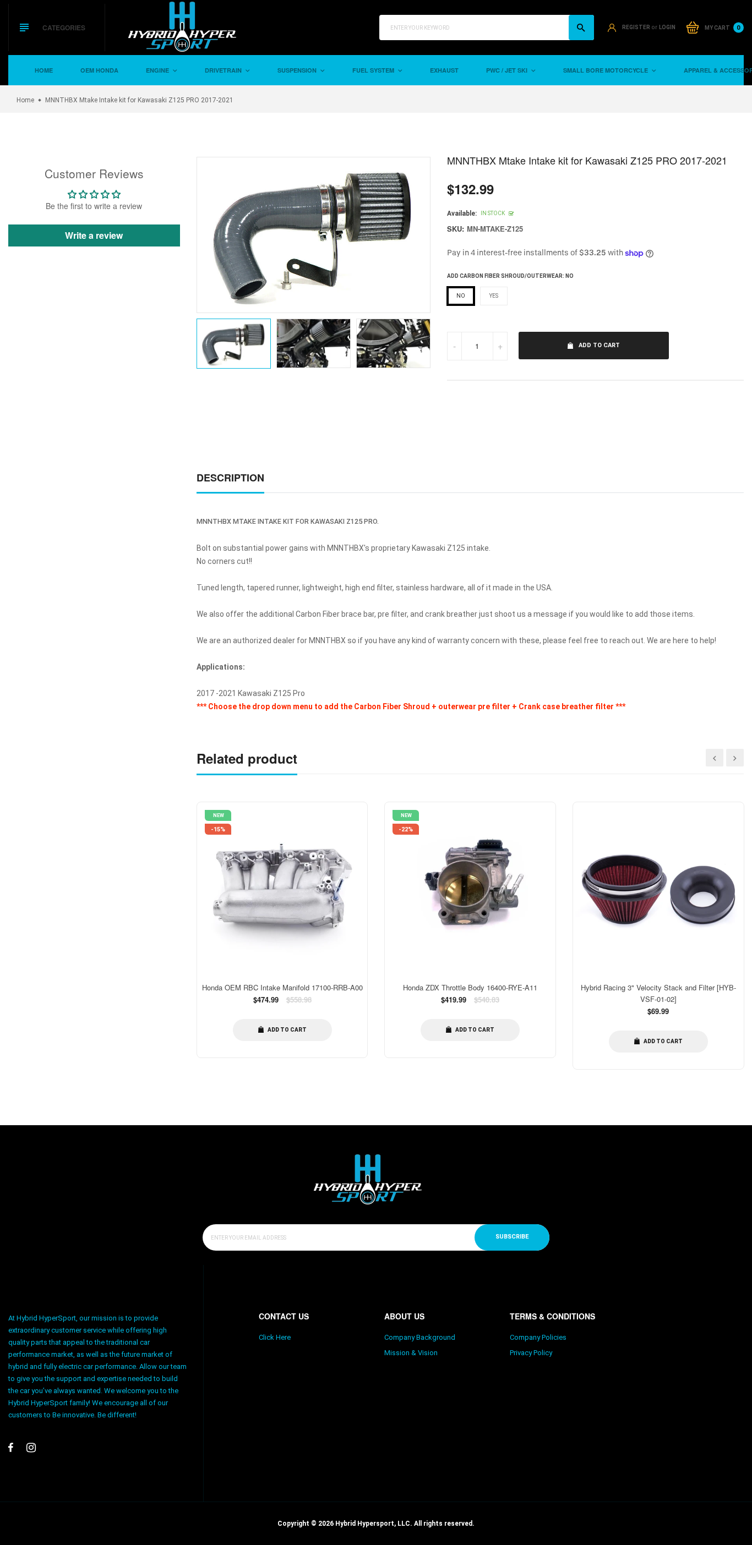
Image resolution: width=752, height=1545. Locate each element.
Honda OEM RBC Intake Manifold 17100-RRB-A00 (282, 987)
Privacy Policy (531, 1353)
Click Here (275, 1337)
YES (493, 296)
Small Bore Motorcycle (606, 70)
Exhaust (444, 70)
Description (230, 477)
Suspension (297, 70)
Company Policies (538, 1337)
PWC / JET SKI (507, 70)
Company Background (419, 1337)
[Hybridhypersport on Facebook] (10, 1447)
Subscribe (511, 1236)
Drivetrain (224, 70)
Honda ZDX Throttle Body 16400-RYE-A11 (470, 987)
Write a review (94, 235)
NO (460, 296)
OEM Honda (99, 70)
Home (44, 70)
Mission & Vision (411, 1353)
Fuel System (374, 70)
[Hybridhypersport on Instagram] (31, 1447)
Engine (158, 70)
